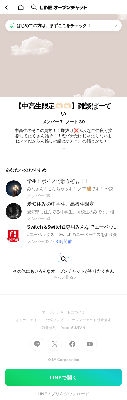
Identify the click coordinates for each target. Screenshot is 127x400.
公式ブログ (57, 320)
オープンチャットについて (63, 312)
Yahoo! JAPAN (73, 327)
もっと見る (63, 277)
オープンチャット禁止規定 (89, 320)
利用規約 (51, 327)
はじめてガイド (30, 320)
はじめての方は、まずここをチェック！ (54, 25)
